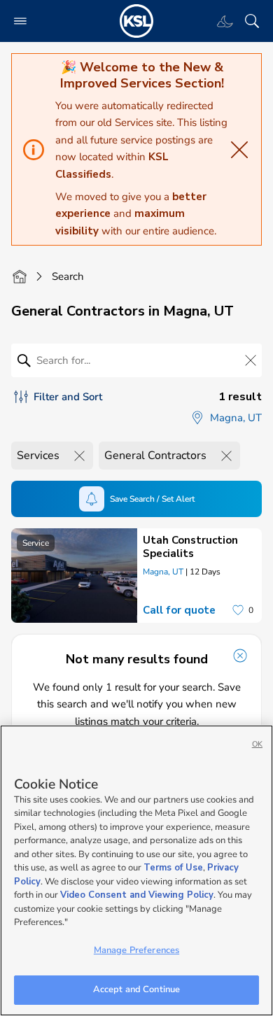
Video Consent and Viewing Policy (137, 895)
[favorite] (237, 610)
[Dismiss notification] (240, 655)
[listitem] (136, 575)
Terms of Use (173, 867)
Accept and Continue (136, 989)
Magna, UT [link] (163, 571)
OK (257, 744)
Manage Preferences (136, 950)
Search (68, 276)
